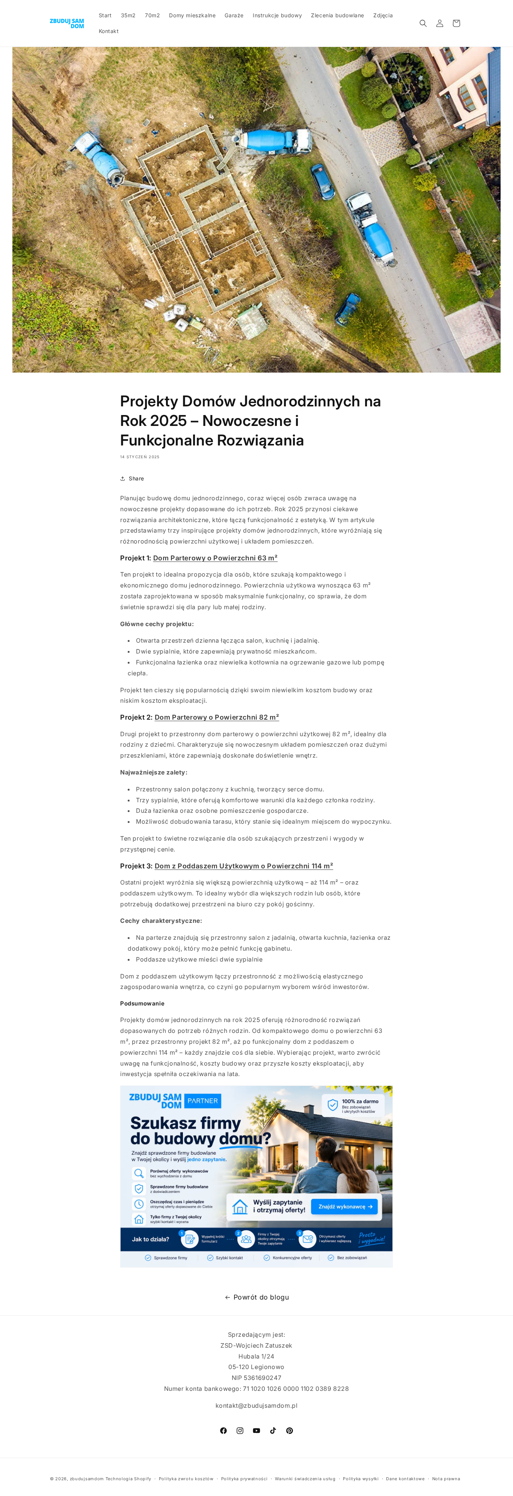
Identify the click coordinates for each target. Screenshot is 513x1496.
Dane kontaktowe (405, 1478)
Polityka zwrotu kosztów (186, 1478)
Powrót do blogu (261, 1297)
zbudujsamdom (87, 1478)
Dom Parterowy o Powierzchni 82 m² (217, 717)
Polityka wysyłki (361, 1478)
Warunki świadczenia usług (305, 1478)
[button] (423, 23)
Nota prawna (446, 1478)
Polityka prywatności (244, 1478)
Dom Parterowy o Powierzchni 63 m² (215, 558)
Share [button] (136, 478)
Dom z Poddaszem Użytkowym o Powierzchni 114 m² (244, 866)
